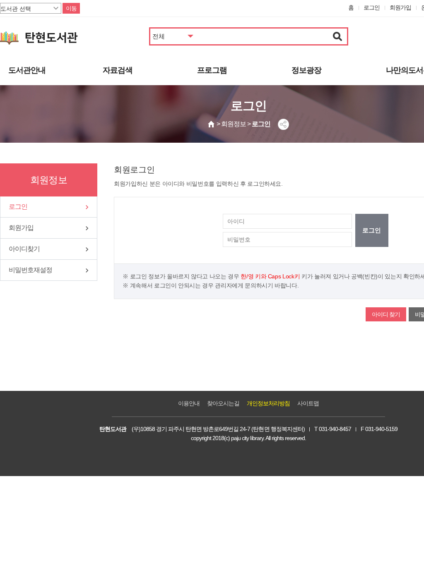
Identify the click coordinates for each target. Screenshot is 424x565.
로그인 (372, 7)
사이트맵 (308, 403)
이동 (71, 8)
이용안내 (189, 403)
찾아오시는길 (223, 403)
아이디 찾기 (386, 314)
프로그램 (212, 70)
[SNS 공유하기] (283, 124)
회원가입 (400, 7)
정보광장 (306, 70)
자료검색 (117, 70)
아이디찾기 (24, 248)
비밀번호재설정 (30, 269)
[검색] (337, 36)
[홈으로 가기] (211, 124)
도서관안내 (27, 70)
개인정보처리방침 (268, 403)
